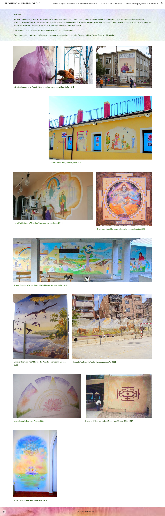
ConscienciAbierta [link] (86, 3)
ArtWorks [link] (105, 3)
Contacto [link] (153, 3)
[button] (162, 3)
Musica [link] (118, 3)
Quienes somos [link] (68, 3)
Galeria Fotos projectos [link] (135, 3)
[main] (82, 25)
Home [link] (55, 3)
